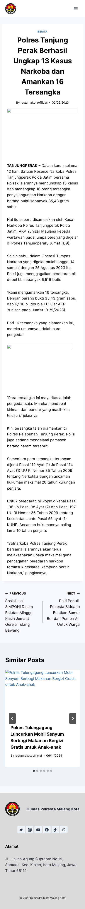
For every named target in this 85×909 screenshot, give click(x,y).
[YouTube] (38, 829)
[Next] (72, 718)
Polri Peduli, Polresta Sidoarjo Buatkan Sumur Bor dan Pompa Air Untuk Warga (63, 609)
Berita (42, 31)
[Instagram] (29, 829)
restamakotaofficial (34, 102)
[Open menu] (76, 8)
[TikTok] (55, 829)
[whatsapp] (64, 829)
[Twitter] (21, 829)
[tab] (34, 771)
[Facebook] (47, 829)
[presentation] (42, 694)
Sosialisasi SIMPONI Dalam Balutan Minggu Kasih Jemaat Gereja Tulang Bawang (19, 612)
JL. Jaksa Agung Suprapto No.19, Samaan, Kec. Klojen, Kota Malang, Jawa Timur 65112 (40, 865)
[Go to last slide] (12, 718)
